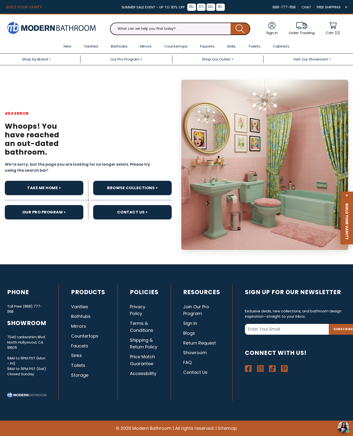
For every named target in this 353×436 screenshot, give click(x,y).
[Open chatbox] (343, 427)
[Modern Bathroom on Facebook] (248, 368)
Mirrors (78, 326)
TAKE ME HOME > (44, 188)
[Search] (240, 29)
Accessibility (143, 373)
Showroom (195, 353)
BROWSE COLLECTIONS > (132, 188)
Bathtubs (81, 316)
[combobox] (180, 29)
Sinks (76, 355)
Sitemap (227, 428)
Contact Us (195, 372)
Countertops (84, 336)
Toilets (78, 365)
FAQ (187, 362)
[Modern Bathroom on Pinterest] (284, 368)
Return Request (199, 343)
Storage (79, 375)
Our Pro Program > (44, 212)
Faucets (79, 346)
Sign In (190, 323)
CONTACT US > (132, 212)
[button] (333, 28)
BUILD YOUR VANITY (24, 7)
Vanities (79, 307)
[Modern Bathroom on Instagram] (260, 368)
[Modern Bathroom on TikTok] (272, 368)
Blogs (189, 333)
